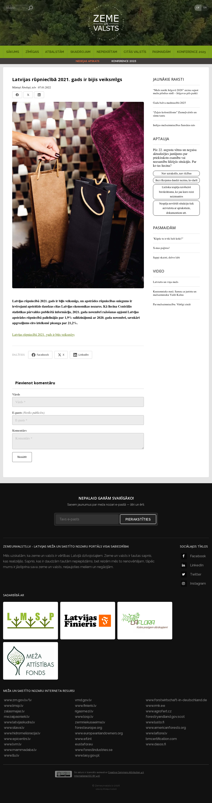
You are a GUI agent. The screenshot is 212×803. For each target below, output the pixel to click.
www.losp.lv (84, 717)
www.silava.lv (14, 728)
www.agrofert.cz (159, 711)
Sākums (12, 52)
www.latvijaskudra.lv (19, 722)
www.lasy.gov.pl (87, 755)
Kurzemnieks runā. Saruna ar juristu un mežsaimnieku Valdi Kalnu (174, 293)
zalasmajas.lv (14, 711)
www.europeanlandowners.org (99, 733)
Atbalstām (54, 52)
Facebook (198, 556)
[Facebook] (17, 94)
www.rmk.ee (155, 706)
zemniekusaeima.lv (90, 722)
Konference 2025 (191, 52)
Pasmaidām (161, 52)
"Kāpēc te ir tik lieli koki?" (168, 238)
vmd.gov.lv (83, 700)
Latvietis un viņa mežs (165, 282)
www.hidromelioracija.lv (22, 733)
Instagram (198, 583)
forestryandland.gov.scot (165, 717)
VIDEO (158, 271)
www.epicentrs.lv (17, 739)
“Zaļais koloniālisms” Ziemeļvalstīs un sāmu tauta (175, 113)
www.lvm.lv (13, 744)
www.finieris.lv (85, 706)
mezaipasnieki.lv (17, 717)
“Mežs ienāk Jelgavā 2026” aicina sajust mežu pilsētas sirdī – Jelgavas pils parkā (175, 91)
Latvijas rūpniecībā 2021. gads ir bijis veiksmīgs (43, 334)
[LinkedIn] (39, 94)
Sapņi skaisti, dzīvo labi (166, 257)
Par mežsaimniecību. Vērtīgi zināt (172, 304)
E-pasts (28, 412)
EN (205, 7)
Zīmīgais (32, 52)
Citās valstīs (135, 52)
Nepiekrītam (107, 52)
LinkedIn (197, 565)
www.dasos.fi (156, 744)
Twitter (195, 574)
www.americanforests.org (166, 728)
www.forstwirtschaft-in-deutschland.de (176, 700)
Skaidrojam (80, 52)
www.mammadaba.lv (20, 750)
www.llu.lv (11, 755)
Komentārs (19, 430)
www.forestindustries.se (94, 750)
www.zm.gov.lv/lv (18, 700)
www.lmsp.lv (13, 706)
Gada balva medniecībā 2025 (169, 103)
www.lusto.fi (155, 722)
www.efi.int (83, 739)
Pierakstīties (138, 519)
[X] (28, 94)
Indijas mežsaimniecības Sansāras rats (174, 125)
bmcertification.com (161, 739)
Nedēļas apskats (87, 61)
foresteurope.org (88, 728)
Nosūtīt (21, 457)
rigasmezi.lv (84, 711)
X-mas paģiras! (161, 248)
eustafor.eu (84, 744)
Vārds (16, 394)
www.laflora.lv (156, 733)
